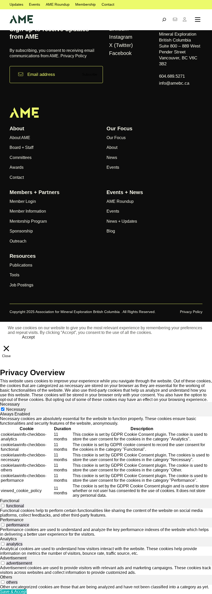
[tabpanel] (106, 457)
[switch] (2, 505)
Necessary (16, 409)
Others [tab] (6, 577)
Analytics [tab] (8, 539)
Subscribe (89, 74)
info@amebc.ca (174, 83)
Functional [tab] (9, 501)
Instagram (120, 37)
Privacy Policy (73, 56)
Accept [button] (28, 337)
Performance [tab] (12, 520)
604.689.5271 (172, 76)
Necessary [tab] (10, 404)
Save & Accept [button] (13, 591)
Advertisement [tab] (13, 558)
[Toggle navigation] (197, 19)
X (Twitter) (121, 45)
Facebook (120, 53)
